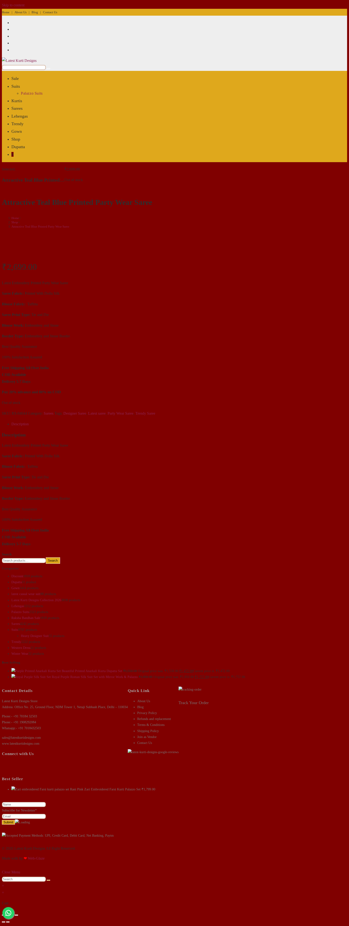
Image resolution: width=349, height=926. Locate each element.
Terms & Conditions (151, 725)
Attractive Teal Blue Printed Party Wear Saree (40, 226)
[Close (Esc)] (16, 915)
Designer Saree (74, 413)
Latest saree (97, 413)
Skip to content (13, 5)
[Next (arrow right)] (7, 921)
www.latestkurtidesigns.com (20, 743)
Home (5, 12)
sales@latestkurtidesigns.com (21, 737)
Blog (35, 12)
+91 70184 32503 (25, 716)
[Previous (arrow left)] (3, 921)
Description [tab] (20, 424)
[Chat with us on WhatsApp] (8, 913)
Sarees (48, 413)
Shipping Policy (148, 731)
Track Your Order (194, 702)
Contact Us (50, 12)
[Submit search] (48, 880)
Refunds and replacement (154, 719)
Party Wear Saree (120, 413)
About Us (20, 12)
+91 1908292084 (24, 722)
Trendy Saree (145, 413)
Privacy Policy (147, 713)
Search (7, 554)
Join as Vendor (147, 737)
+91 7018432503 (29, 728)
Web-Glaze (36, 858)
